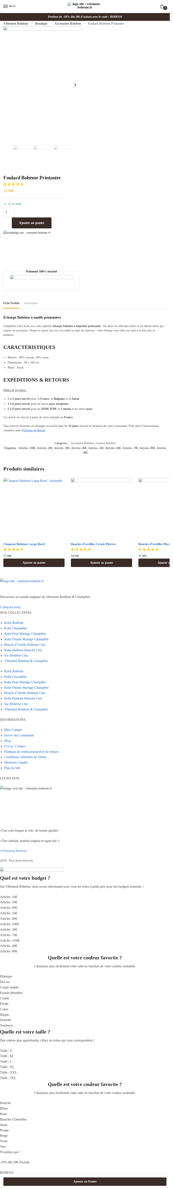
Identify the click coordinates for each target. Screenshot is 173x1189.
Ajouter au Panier (85, 1181)
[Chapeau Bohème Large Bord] (34, 508)
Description (31, 303)
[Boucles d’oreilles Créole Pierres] (101, 508)
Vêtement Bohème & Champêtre (26, 661)
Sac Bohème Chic (16, 655)
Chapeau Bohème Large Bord (24, 544)
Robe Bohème (13, 623)
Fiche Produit (11, 303)
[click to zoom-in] (42, 85)
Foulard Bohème (105, 443)
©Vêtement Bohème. (14, 851)
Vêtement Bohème (15, 23)
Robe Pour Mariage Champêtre (25, 633)
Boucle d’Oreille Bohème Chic (25, 644)
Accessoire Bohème (67, 23)
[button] (13, 184)
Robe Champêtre (15, 628)
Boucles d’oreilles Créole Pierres (93, 544)
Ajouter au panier (32, 223)
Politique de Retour (33, 430)
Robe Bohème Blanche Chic (23, 650)
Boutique (41, 23)
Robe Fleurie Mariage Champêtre (26, 639)
